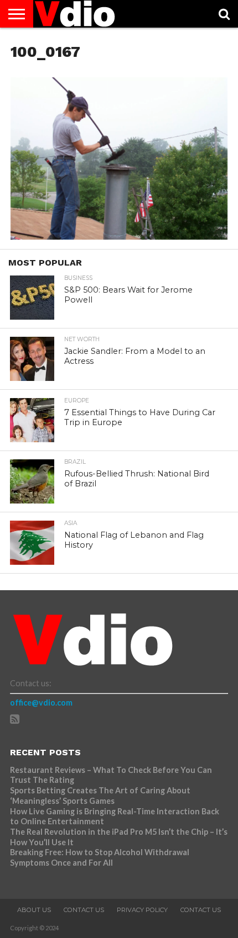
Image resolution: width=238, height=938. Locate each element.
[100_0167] (119, 236)
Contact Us (84, 910)
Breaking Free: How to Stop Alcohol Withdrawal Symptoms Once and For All (99, 857)
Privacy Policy (142, 910)
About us (34, 910)
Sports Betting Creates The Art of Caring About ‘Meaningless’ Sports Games (100, 795)
